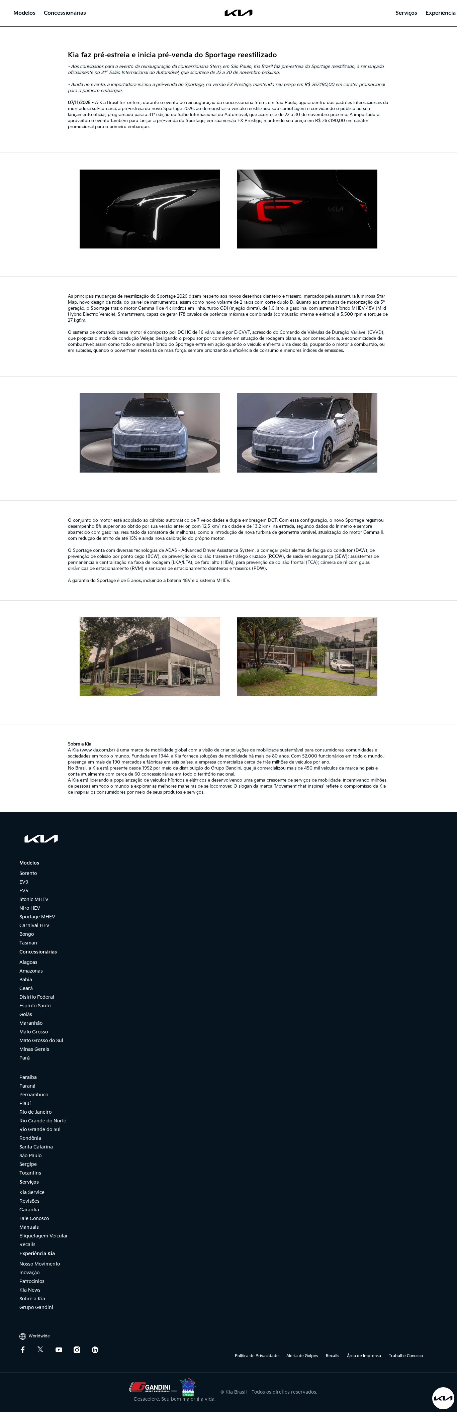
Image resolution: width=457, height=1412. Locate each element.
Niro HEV (29, 908)
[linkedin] (100, 1349)
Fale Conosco (34, 1218)
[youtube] (64, 1349)
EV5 (23, 891)
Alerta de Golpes (302, 1355)
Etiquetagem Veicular (43, 1236)
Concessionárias (65, 13)
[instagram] (82, 1349)
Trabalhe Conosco (410, 1355)
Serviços (406, 13)
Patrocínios (31, 1281)
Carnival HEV (34, 925)
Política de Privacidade (257, 1355)
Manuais (29, 1227)
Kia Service (31, 1192)
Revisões (29, 1201)
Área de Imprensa (364, 1355)
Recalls (27, 1244)
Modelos (24, 13)
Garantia (29, 1210)
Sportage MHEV (37, 917)
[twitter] (45, 1349)
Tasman (28, 943)
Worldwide (39, 1336)
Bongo (26, 934)
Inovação (29, 1273)
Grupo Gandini (36, 1307)
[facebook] (27, 1349)
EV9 (23, 882)
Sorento (28, 873)
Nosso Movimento (39, 1264)
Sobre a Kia (32, 1299)
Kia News (29, 1290)
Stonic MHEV (34, 899)
